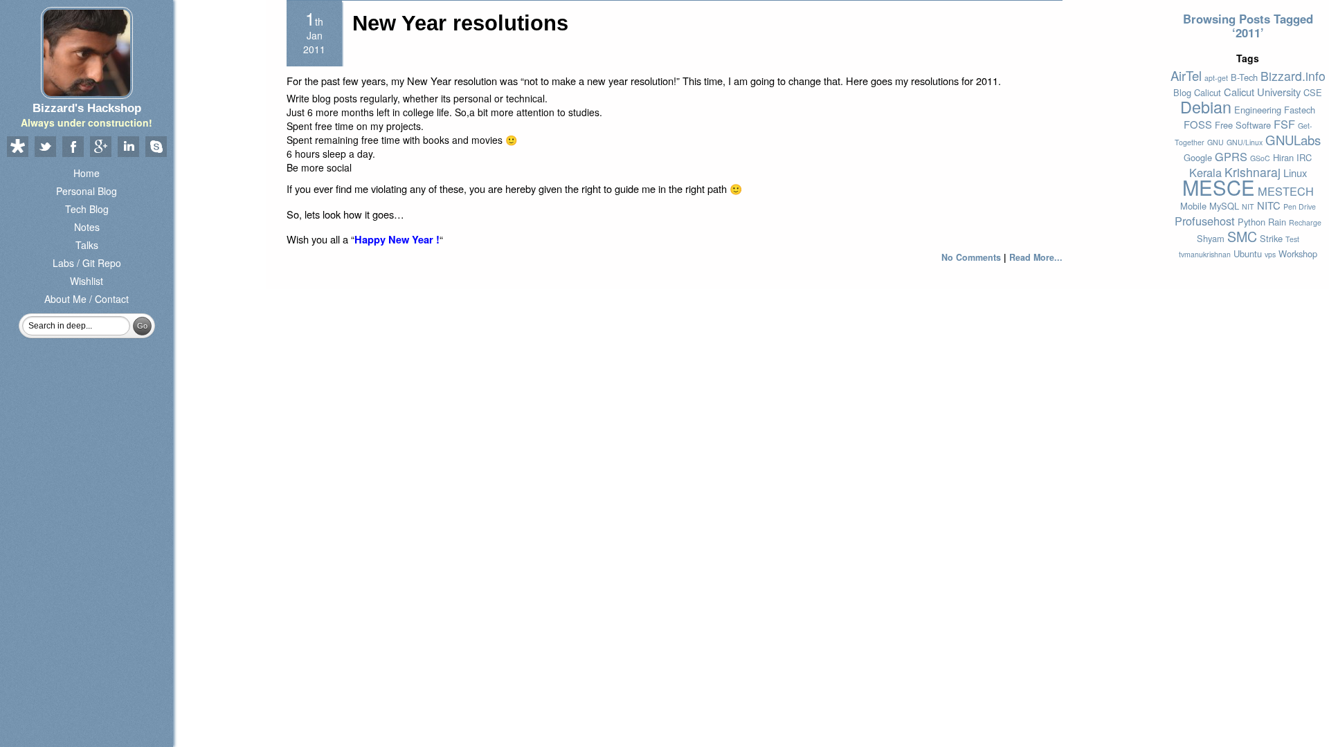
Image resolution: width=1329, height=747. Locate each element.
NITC (1269, 205)
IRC (1304, 157)
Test (1292, 239)
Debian (1205, 106)
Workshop (1297, 253)
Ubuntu (1247, 253)
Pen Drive (1299, 206)
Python (1251, 221)
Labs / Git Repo (87, 263)
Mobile (1193, 205)
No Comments (971, 257)
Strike (1271, 238)
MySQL (1224, 205)
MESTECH (1286, 191)
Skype (156, 147)
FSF (1284, 124)
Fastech (1299, 109)
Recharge (1305, 222)
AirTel (1186, 75)
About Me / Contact (86, 299)
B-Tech (1244, 77)
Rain (1277, 221)
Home (86, 173)
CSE (1312, 92)
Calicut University (1262, 91)
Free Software (1243, 124)
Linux (1295, 172)
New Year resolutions (460, 23)
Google (1198, 157)
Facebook (73, 147)
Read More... (1036, 257)
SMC (1242, 236)
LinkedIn (128, 147)
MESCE (1218, 186)
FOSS (1198, 124)
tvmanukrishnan (1205, 254)
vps (1270, 254)
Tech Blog (87, 209)
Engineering (1257, 109)
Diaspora (17, 147)
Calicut (1207, 92)
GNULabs (1293, 140)
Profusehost (1205, 220)
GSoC (1260, 158)
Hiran (1283, 157)
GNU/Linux (1245, 142)
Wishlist (86, 281)
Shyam (1210, 238)
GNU (1215, 142)
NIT (1248, 206)
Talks (86, 245)
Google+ (100, 147)
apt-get (1216, 78)
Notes (87, 227)
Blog (1182, 92)
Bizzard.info (1293, 75)
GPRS (1231, 156)
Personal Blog (86, 191)
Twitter (45, 147)
